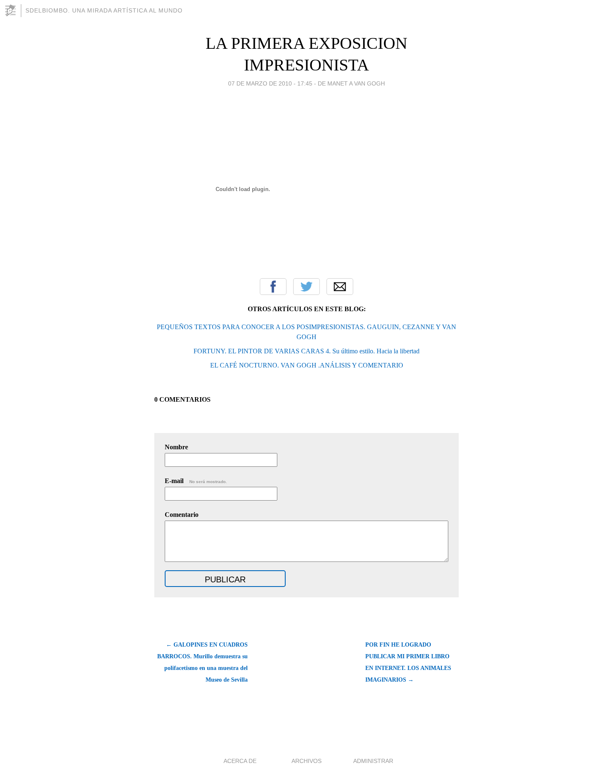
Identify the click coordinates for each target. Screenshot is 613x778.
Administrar (373, 761)
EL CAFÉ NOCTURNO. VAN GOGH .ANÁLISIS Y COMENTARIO (306, 365)
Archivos (306, 761)
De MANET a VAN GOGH (351, 83)
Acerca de (240, 761)
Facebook (273, 286)
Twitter (306, 286)
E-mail (196, 480)
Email (340, 286)
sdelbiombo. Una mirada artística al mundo (104, 10)
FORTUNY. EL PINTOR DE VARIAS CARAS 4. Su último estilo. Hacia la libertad (306, 351)
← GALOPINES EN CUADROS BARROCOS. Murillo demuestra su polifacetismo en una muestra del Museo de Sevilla (202, 662)
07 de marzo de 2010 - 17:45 (270, 83)
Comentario (181, 514)
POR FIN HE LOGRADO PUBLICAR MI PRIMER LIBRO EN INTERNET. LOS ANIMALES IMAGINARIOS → (408, 662)
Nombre (176, 447)
